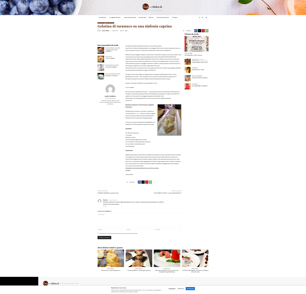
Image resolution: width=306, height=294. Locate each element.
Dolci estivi (101, 22)
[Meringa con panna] (101, 76)
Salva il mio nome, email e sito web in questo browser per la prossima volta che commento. (119, 233)
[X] (199, 30)
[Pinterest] (203, 30)
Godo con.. (195, 83)
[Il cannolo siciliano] (101, 67)
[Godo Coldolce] (99, 30)
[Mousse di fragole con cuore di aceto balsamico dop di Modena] (167, 258)
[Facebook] (195, 30)
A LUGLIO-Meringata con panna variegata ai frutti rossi (195, 271)
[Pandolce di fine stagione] (188, 78)
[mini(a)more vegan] (188, 70)
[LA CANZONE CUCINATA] (188, 86)
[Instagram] (202, 17)
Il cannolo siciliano (111, 67)
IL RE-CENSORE (188, 53)
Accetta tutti (190, 288)
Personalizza (172, 288)
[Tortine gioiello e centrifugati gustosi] (139, 258)
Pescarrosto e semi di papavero (110, 270)
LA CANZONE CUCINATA (199, 86)
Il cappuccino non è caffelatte (111, 50)
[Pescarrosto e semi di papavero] (111, 258)
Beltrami (137, 113)
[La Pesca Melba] (101, 59)
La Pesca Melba (110, 58)
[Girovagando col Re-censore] (196, 44)
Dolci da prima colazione (112, 47)
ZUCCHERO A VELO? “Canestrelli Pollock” (167, 193)
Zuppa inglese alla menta (200, 62)
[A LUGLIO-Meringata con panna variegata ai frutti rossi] (195, 258)
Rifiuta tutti (181, 288)
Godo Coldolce (105, 30)
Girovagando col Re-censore (193, 55)
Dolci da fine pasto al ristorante (198, 60)
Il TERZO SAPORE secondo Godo (108, 193)
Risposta (105, 206)
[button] (206, 17)
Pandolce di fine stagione (200, 77)
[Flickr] (199, 17)
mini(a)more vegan (198, 69)
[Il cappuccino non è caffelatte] (101, 50)
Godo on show (110, 22)
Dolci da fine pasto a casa (112, 73)
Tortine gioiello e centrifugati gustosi (139, 270)
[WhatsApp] (206, 30)
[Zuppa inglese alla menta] (188, 62)
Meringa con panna (111, 75)
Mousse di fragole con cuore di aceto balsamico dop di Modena (167, 271)
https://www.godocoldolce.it (110, 98)
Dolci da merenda (197, 75)
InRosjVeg (195, 67)
